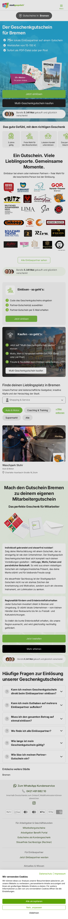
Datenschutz (45, 873)
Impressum (60, 873)
